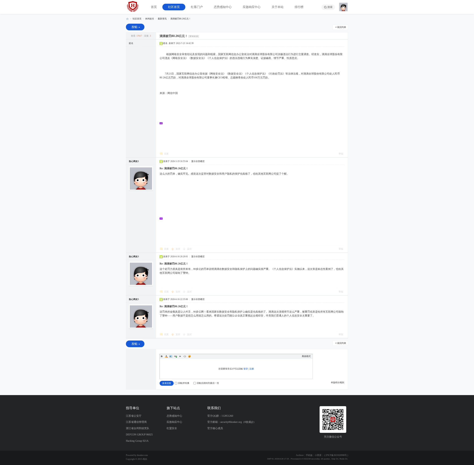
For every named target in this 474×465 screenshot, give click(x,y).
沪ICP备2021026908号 (336, 455)
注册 (251, 369)
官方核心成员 (215, 428)
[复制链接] (193, 36)
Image (171, 356)
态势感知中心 (223, 7)
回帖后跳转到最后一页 (208, 383)
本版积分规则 (337, 382)
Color (166, 356)
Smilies (189, 356)
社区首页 (174, 7)
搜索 (330, 7)
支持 (178, 249)
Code (185, 356)
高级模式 (306, 356)
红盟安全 (172, 428)
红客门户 (197, 7)
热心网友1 (134, 161)
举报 (341, 153)
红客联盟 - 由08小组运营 (127, 18)
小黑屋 (318, 455)
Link (175, 356)
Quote (180, 356)
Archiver (300, 455)
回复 (166, 153)
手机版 (309, 455)
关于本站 (277, 7)
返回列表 (341, 27)
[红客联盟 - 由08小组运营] (133, 7)
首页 (154, 7)
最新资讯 (162, 18)
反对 (189, 249)
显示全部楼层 (198, 161)
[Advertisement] (253, 123)
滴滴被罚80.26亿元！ (180, 18)
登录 (245, 369)
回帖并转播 (183, 383)
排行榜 (299, 7)
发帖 (134, 26)
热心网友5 (134, 299)
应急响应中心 (252, 7)
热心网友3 (134, 256)
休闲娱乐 (149, 18)
